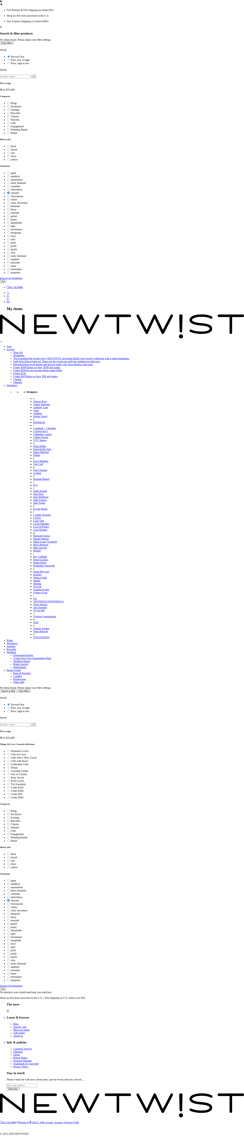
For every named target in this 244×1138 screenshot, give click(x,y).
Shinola (37, 583)
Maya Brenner (40, 544)
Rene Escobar (40, 559)
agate (13, 173)
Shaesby (37, 574)
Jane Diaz (38, 494)
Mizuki (37, 550)
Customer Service (22, 1048)
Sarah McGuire (41, 571)
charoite (15, 192)
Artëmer (37, 413)
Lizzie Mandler (41, 523)
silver (13, 156)
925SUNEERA (41, 637)
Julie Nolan (39, 503)
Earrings (15, 109)
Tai (35, 598)
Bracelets (15, 113)
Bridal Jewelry (21, 664)
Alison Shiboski (41, 404)
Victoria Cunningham (44, 616)
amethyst (15, 176)
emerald (15, 212)
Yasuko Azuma (41, 628)
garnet (14, 216)
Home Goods (14, 670)
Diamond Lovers (20, 751)
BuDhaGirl (39, 422)
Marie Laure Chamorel (45, 541)
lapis (13, 226)
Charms (15, 116)
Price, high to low (20, 63)
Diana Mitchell (41, 452)
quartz (14, 249)
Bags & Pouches (22, 673)
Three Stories (40, 604)
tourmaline (16, 269)
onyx (13, 236)
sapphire (15, 259)
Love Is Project (41, 526)
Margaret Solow (41, 535)
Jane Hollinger (40, 497)
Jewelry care (19, 1027)
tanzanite (15, 262)
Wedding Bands (19, 129)
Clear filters (6, 43)
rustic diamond (18, 256)
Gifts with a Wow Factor (24, 757)
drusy (13, 209)
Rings (14, 103)
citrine (14, 199)
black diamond (18, 183)
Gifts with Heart (19, 761)
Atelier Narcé (40, 416)
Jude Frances (40, 500)
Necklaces (16, 106)
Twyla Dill (38, 610)
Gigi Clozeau (40, 470)
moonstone (16, 229)
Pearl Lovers (17, 780)
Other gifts (18, 682)
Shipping (18, 1051)
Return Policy (20, 1057)
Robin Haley (40, 562)
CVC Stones (39, 440)
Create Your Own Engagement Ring (32, 658)
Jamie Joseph (40, 491)
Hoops (14, 767)
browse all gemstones (11, 278)
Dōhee (36, 455)
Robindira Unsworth (44, 565)
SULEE (37, 586)
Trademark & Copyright (26, 1063)
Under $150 (19, 373)
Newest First (17, 56)
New (9, 346)
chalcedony (17, 189)
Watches (15, 119)
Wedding (11, 652)
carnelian (15, 186)
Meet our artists (21, 1029)
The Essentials (18, 784)
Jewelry (11, 349)
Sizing (16, 1054)
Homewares (19, 679)
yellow (14, 159)
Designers (12, 385)
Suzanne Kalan (41, 589)
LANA (37, 517)
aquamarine (17, 179)
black (13, 146)
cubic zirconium (19, 202)
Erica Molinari (40, 461)
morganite (16, 232)
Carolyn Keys (40, 431)
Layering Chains (19, 771)
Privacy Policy (21, 1066)
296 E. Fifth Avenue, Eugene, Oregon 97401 (55, 1122)
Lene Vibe (38, 520)
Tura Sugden (40, 607)
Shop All (18, 352)
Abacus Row (40, 401)
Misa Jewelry (40, 547)
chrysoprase (17, 196)
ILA (35, 485)
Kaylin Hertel (40, 509)
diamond (15, 206)
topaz (13, 265)
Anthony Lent (40, 407)
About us (18, 1035)
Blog (15, 1024)
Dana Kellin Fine (42, 449)
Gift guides (19, 1032)
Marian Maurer (41, 538)
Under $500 (17, 797)
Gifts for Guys (18, 754)
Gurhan (37, 473)
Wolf (35, 622)
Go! (3, 281)
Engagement (17, 126)
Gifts (13, 123)
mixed (14, 149)
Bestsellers (18, 355)
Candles (17, 676)
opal (13, 239)
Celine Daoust (40, 437)
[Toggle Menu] (1, 341)
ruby (13, 252)
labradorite (16, 222)
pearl (13, 242)
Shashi (36, 580)
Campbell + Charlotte (44, 428)
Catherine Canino (42, 434)
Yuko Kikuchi (40, 631)
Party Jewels (17, 777)
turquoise (15, 272)
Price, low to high (20, 60)
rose (13, 152)
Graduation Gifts (19, 764)
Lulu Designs (40, 529)
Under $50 (16, 794)
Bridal (14, 133)
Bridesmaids (19, 667)
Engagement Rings (23, 655)
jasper (14, 219)
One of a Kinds (19, 774)
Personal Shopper (22, 1060)
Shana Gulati (40, 577)
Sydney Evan (40, 592)
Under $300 (17, 790)
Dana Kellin (39, 446)
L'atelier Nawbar (42, 515)
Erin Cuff (38, 464)
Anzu (36, 410)
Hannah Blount (41, 479)
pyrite (14, 246)
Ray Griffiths (40, 556)
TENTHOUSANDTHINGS (48, 601)
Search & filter (8, 691)
